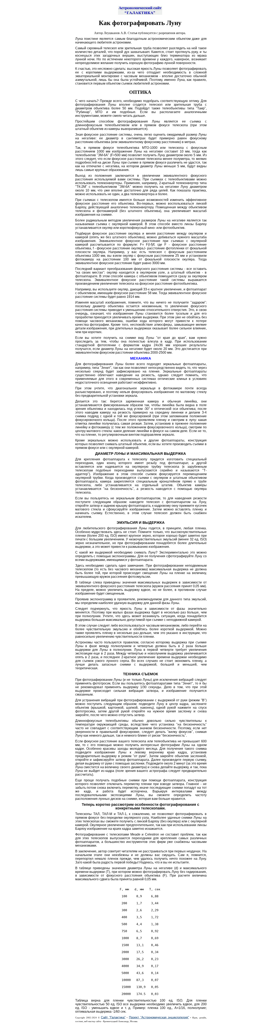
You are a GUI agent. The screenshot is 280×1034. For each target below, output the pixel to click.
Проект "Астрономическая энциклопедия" (159, 1017)
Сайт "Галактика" (113, 1017)
